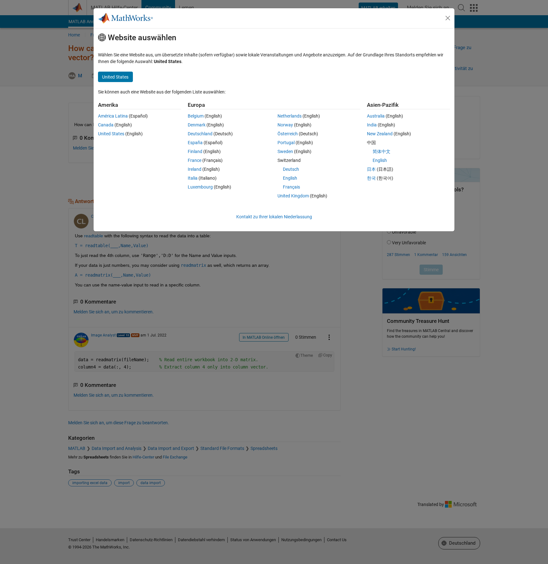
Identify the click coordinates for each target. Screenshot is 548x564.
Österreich (287, 133)
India (372, 124)
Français (291, 186)
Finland (195, 151)
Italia (193, 178)
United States (111, 133)
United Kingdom (293, 195)
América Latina (113, 116)
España (195, 142)
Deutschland (200, 133)
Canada (106, 124)
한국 (371, 178)
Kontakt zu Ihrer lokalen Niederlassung (274, 216)
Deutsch (291, 169)
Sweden (285, 151)
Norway (285, 124)
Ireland (194, 169)
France (194, 160)
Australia (376, 116)
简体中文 (381, 151)
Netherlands (289, 116)
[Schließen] (447, 18)
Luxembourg (200, 186)
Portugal (286, 142)
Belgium (196, 116)
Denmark (197, 124)
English (290, 178)
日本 (371, 169)
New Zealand (380, 133)
